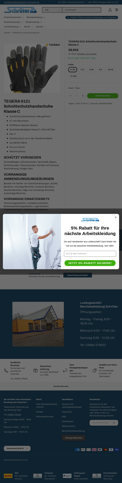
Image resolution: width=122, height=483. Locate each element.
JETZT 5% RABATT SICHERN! (90, 262)
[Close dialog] (115, 217)
